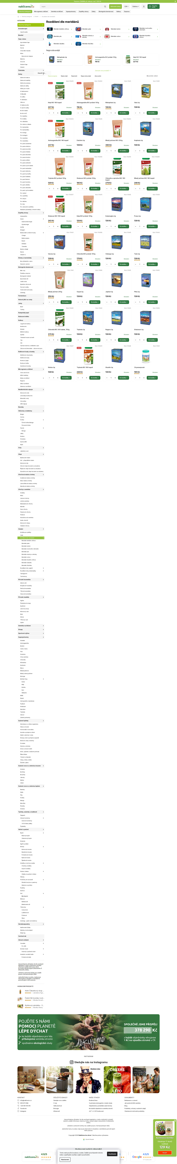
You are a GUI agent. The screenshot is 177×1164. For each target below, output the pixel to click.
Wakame (24, 692)
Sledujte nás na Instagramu (91, 1062)
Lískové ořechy (24, 498)
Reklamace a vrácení (131, 1100)
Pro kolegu (23, 132)
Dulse (23, 681)
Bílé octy (22, 270)
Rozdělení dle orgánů (26, 568)
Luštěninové (25, 912)
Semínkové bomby (25, 366)
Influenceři (56, 1111)
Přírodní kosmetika (24, 579)
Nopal (22, 698)
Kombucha (23, 326)
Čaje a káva (22, 39)
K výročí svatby (24, 107)
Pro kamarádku (24, 130)
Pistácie (22, 514)
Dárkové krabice (25, 77)
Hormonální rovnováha (26, 729)
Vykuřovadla (24, 32)
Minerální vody (24, 398)
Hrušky (22, 797)
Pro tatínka (23, 201)
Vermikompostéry (24, 924)
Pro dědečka (24, 121)
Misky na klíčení (24, 378)
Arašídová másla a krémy (27, 478)
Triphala (22, 712)
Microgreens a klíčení (25, 369)
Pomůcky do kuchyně (26, 879)
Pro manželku (24, 141)
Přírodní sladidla (23, 597)
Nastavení (65, 1159)
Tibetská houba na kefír (27, 337)
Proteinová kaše (26, 957)
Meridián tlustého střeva (29, 560)
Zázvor (22, 714)
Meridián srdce (26, 557)
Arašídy (22, 493)
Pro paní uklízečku (25, 187)
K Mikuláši (23, 94)
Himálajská (25, 896)
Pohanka (22, 439)
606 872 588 (24, 1103)
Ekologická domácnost (25, 267)
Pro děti (24, 946)
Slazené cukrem (25, 264)
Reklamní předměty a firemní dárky (30, 209)
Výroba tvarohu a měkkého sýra (29, 345)
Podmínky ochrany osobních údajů (135, 1108)
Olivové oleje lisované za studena (30, 466)
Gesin (22, 219)
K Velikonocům (24, 105)
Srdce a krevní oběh (26, 749)
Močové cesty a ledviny (27, 740)
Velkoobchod (57, 1106)
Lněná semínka (24, 501)
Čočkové (24, 915)
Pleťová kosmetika (25, 588)
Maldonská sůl (26, 904)
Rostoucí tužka (24, 363)
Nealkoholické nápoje (25, 389)
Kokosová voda (24, 393)
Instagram (23, 1111)
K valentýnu (23, 99)
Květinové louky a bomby (26, 351)
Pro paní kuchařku (25, 174)
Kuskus (22, 436)
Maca (22, 668)
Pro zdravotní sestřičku (27, 207)
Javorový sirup (24, 608)
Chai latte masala (25, 50)
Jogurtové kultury (25, 323)
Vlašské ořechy (24, 526)
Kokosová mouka (26, 849)
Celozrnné (25, 910)
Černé (22, 48)
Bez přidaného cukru (26, 261)
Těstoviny (23, 907)
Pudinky (22, 888)
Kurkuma (22, 665)
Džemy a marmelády (24, 258)
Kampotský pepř (23, 312)
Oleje (20, 454)
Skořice (22, 890)
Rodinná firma (93, 1100)
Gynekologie (25, 224)
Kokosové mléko (23, 316)
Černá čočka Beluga (27, 422)
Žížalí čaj (22, 933)
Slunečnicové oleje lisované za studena (31, 471)
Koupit (165, 1152)
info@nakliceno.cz (26, 1100)
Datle (21, 792)
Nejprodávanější (86, 76)
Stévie (22, 617)
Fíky (21, 795)
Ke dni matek (24, 110)
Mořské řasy (23, 679)
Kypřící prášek (24, 844)
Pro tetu (22, 204)
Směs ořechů (24, 520)
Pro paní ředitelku (25, 176)
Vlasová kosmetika (25, 594)
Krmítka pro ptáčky (25, 532)
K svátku (22, 97)
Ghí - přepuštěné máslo (27, 460)
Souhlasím (112, 1154)
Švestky (22, 806)
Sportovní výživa (23, 633)
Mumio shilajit (24, 249)
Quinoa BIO (23, 441)
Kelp (23, 684)
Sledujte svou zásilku (59, 1100)
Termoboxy (23, 576)
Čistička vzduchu (25, 273)
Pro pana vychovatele (26, 165)
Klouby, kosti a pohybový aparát (29, 738)
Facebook (23, 1108)
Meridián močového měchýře (30, 549)
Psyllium (22, 704)
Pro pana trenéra (25, 157)
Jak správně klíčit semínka (132, 1103)
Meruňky (22, 803)
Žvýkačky (23, 826)
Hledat (106, 7)
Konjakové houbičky (26, 585)
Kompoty (22, 841)
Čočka (22, 419)
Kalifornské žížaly (25, 927)
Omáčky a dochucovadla (27, 863)
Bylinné (22, 45)
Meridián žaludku (27, 562)
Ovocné (22, 61)
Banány (22, 789)
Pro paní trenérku (25, 182)
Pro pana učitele (25, 160)
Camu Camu (24, 648)
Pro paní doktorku (25, 171)
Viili (21, 343)
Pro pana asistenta (25, 143)
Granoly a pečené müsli (28, 951)
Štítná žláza (23, 754)
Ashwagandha (24, 643)
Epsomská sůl (24, 279)
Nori (23, 690)
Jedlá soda (23, 281)
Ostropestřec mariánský (27, 701)
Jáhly (21, 433)
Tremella (24, 246)
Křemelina (23, 662)
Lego (21, 535)
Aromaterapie (22, 28)
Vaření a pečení (23, 829)
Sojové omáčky (26, 868)
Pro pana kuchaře (25, 149)
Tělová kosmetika (25, 591)
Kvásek (22, 329)
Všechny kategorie (24, 25)
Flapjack (22, 815)
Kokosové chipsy (25, 523)
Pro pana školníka (25, 154)
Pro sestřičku (24, 196)
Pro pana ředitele (25, 152)
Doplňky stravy (23, 213)
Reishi (23, 241)
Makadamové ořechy (26, 503)
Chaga (24, 235)
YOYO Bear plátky (27, 823)
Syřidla (22, 334)
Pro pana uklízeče (25, 163)
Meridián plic (25, 551)
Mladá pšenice (24, 670)
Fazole (22, 428)
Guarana (22, 654)
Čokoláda (21, 70)
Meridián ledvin (26, 546)
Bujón (22, 833)
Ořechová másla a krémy (26, 474)
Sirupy (20, 629)
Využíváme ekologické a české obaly (100, 1103)
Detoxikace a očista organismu (29, 724)
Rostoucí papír (24, 360)
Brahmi (22, 646)
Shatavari (23, 706)
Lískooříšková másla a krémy (28, 483)
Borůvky (22, 772)
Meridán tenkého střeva (28, 540)
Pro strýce (23, 198)
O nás (55, 1103)
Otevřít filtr (41, 73)
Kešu (21, 495)
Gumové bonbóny (27, 820)
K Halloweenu (24, 91)
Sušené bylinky (23, 720)
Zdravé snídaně (23, 940)
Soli (21, 893)
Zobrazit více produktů (102, 70)
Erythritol (22, 606)
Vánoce (22, 102)
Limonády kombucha (26, 395)
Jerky (20, 303)
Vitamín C (23, 254)
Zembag (22, 292)
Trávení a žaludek (25, 757)
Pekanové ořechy (25, 512)
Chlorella (22, 659)
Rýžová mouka (26, 857)
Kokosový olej (24, 463)
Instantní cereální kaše (26, 954)
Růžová (22, 899)
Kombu (24, 687)
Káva (21, 53)
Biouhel (20, 35)
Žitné (23, 918)
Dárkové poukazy (25, 83)
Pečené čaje (23, 64)
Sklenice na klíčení (25, 386)
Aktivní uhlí (23, 583)
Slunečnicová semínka (26, 517)
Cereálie (22, 943)
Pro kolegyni (23, 135)
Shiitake (24, 243)
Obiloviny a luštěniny (25, 411)
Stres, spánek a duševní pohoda (29, 751)
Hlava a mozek (24, 727)
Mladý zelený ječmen (26, 673)
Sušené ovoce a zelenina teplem (29, 786)
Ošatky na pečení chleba (29, 874)
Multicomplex (25, 238)
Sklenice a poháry (27, 885)
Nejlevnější (64, 76)
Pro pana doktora (25, 146)
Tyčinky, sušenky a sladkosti (27, 812)
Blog (126, 1106)
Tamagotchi (23, 573)
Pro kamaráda (24, 127)
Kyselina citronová (25, 284)
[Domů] (19, 16)
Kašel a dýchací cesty (26, 735)
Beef (21, 306)
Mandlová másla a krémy (27, 486)
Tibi (21, 340)
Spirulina (22, 709)
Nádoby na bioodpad (26, 930)
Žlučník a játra (24, 762)
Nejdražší (74, 76)
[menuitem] (24, 11)
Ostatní (20, 529)
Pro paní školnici (25, 179)
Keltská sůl (25, 901)
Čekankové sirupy (25, 603)
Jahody (22, 777)
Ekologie (56, 1108)
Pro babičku (23, 116)
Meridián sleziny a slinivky (29, 554)
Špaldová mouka (26, 860)
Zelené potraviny (25, 717)
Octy (19, 447)
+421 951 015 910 (25, 1106)
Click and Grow (24, 372)
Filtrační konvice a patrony (29, 882)
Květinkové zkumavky (26, 355)
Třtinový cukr (24, 619)
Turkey (22, 309)
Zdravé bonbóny (25, 818)
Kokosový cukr (24, 611)
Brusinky (22, 774)
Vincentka (23, 401)
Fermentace (22, 296)
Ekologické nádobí (25, 276)
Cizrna (22, 417)
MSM (21, 695)
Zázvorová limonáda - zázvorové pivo (31, 348)
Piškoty (22, 877)
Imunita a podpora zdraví (27, 732)
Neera (22, 252)
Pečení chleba (24, 871)
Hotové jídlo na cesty (25, 299)
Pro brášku (23, 119)
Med (21, 614)
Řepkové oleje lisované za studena (30, 468)
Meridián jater (26, 543)
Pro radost (23, 193)
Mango (22, 800)
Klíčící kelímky (24, 375)
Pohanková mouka (27, 855)
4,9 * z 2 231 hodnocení (96, 1111)
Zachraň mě (22, 936)
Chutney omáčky (26, 866)
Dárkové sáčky (24, 86)
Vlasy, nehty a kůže (26, 760)
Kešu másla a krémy (26, 480)
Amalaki (22, 640)
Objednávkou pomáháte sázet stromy (100, 1106)
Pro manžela (24, 138)
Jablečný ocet (24, 451)
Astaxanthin (23, 216)
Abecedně (98, 76)
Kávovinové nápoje (27, 56)
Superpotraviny (23, 637)
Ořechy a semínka (24, 489)
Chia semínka (24, 657)
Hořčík (22, 227)
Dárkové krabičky (25, 80)
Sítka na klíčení (24, 383)
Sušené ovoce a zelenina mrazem (29, 766)
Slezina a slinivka (25, 746)
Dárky (20, 74)
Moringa (22, 676)
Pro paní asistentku (25, 168)
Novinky (21, 407)
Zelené (22, 67)
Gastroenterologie (27, 221)
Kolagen (22, 230)
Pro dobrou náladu (25, 124)
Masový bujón (26, 835)
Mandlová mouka (27, 852)
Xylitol (22, 622)
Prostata (22, 743)
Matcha (22, 59)
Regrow (22, 380)
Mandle (22, 506)
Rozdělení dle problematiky (28, 571)
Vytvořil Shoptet (89, 1139)
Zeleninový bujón (27, 838)
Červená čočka (26, 425)
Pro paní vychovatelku (26, 190)
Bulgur (22, 414)
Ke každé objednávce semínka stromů (101, 1108)
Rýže (21, 444)
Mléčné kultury (24, 332)
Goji (21, 651)
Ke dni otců (23, 113)
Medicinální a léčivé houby (28, 232)
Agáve (22, 600)
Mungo (24, 431)
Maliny (22, 780)
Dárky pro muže (24, 88)
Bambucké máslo (25, 457)
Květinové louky (24, 357)
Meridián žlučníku (27, 565)
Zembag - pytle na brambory (28, 921)
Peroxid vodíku (24, 287)
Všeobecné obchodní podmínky (134, 1111)
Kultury (20, 320)
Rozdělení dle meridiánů (27, 538)
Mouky (22, 846)
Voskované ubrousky (26, 289)
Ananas (22, 769)
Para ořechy (23, 509)
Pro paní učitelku (25, 185)
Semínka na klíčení (24, 625)
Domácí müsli (24, 949)
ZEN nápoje (23, 404)
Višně (22, 783)
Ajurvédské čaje (25, 42)
